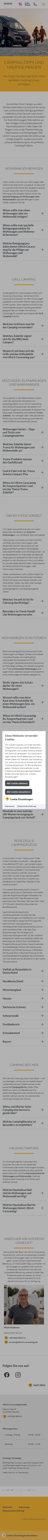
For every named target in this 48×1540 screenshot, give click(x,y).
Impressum (9, 806)
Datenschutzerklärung (26, 806)
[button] (17, 783)
